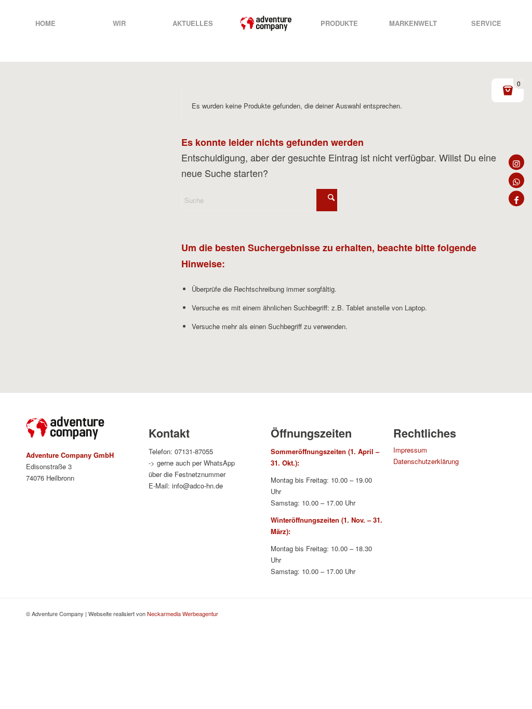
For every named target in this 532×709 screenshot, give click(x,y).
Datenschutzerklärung (426, 461)
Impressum (410, 450)
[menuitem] (45, 23)
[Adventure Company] (266, 23)
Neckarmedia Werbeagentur (182, 613)
